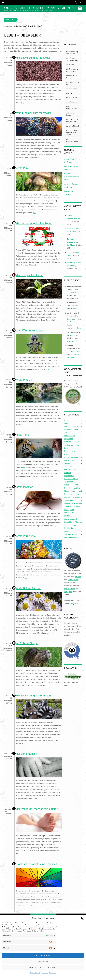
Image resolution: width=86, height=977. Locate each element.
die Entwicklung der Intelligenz (34, 223)
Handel (77, 506)
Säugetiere (68, 500)
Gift (78, 442)
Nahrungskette (70, 451)
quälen (77, 488)
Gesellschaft (69, 460)
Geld (66, 426)
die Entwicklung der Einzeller (33, 57)
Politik (76, 485)
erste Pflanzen (24, 379)
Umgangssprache (71, 457)
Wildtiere (67, 473)
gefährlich (68, 463)
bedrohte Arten (71, 430)
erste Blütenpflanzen (28, 588)
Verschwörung (70, 470)
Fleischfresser (69, 436)
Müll (78, 445)
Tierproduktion (70, 482)
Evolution (68, 516)
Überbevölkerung (71, 479)
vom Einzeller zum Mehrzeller (33, 112)
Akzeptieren (43, 955)
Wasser (77, 497)
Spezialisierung (70, 534)
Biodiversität (69, 476)
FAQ (23, 468)
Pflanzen (78, 522)
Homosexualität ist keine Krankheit (36, 864)
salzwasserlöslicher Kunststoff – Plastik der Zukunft (23, 26)
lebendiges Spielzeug (73, 503)
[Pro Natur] (73, 404)
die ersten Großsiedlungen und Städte (71, 177)
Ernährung (68, 448)
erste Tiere (22, 434)
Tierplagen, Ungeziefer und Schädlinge (72, 242)
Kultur (68, 506)
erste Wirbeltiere (26, 535)
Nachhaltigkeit (70, 528)
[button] (83, 918)
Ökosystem (68, 454)
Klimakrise (68, 442)
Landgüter (68, 522)
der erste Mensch (26, 753)
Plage (66, 485)
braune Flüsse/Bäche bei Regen (73, 218)
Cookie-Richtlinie (35, 973)
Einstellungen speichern (43, 968)
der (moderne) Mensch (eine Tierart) (37, 808)
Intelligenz (68, 497)
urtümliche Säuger (27, 643)
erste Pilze (22, 168)
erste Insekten (24, 486)
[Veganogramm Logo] (73, 679)
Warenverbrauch (70, 519)
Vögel (66, 531)
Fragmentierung (70, 537)
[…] (22, 102)
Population (68, 439)
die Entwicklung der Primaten (33, 695)
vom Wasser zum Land (30, 330)
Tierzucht (67, 433)
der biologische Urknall (29, 275)
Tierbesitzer (68, 445)
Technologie (69, 466)
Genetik (67, 488)
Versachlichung (70, 423)
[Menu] (3, 2)
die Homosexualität (72, 140)
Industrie (73, 525)
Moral (76, 426)
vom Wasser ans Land (72, 83)
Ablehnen (43, 961)
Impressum (45, 973)
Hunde (67, 420)
